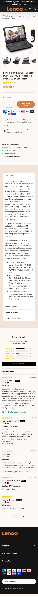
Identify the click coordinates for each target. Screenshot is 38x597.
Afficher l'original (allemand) (15, 412)
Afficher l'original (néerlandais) (16, 471)
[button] (34, 9)
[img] (7, 377)
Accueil (4, 15)
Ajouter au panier (26, 104)
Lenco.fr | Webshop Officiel (15, 588)
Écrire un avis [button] (19, 364)
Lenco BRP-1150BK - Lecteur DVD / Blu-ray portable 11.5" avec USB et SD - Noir (18, 17)
